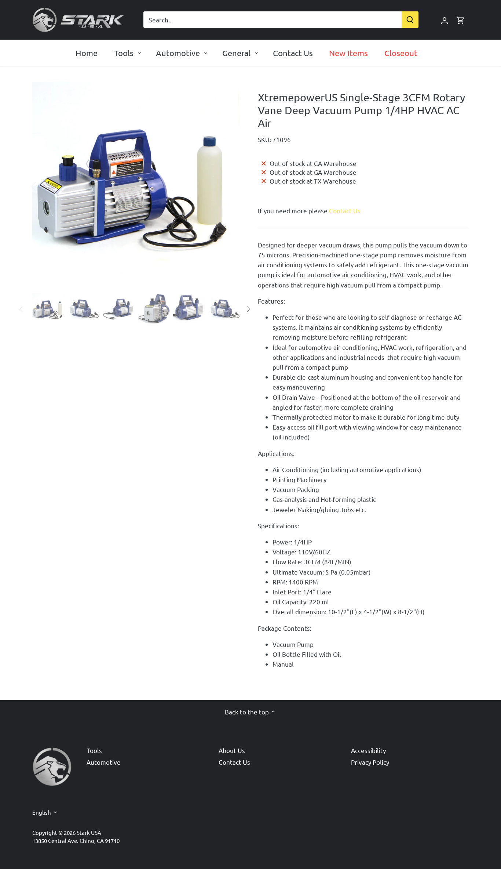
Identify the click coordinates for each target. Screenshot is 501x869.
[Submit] (410, 19)
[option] (136, 186)
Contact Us (345, 210)
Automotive (104, 762)
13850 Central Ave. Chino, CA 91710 (76, 840)
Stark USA (89, 832)
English (41, 812)
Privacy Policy (370, 762)
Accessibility (368, 750)
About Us (232, 750)
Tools (94, 750)
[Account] (444, 20)
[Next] (229, 185)
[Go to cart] (460, 20)
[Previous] (43, 185)
